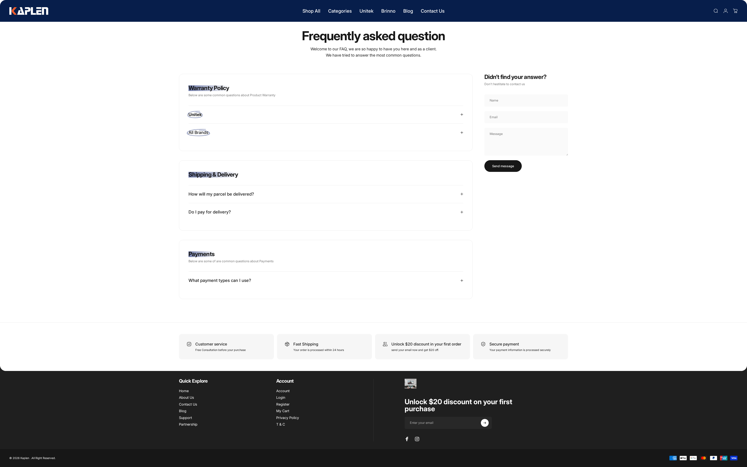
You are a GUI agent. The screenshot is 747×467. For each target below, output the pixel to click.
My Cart (282, 411)
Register (283, 404)
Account (283, 391)
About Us (186, 397)
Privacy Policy (287, 418)
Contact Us (188, 404)
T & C (280, 424)
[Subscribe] (485, 423)
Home (184, 391)
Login (280, 397)
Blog (182, 411)
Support (185, 418)
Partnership (188, 424)
